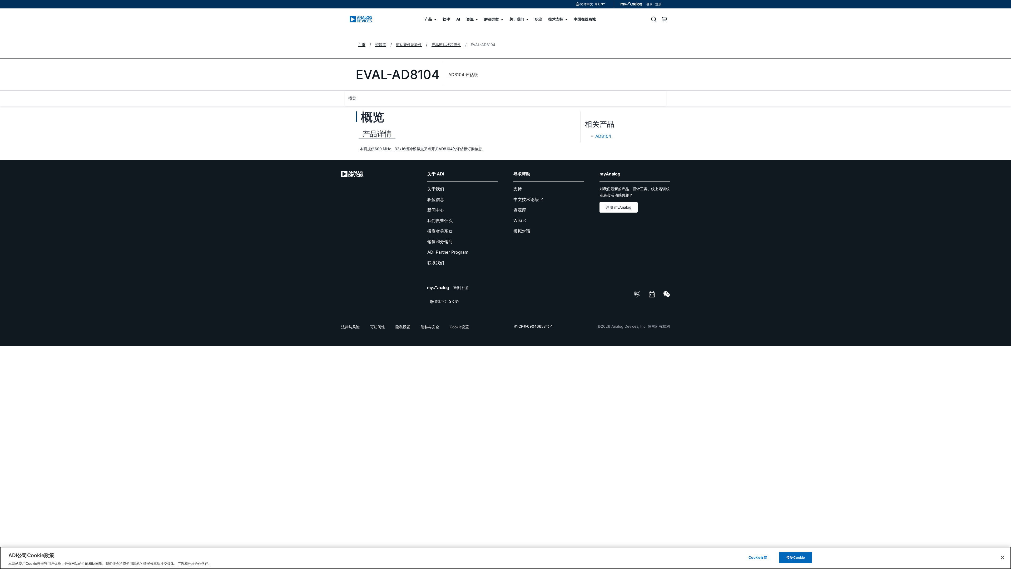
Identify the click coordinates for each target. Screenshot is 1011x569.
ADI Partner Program (447, 252)
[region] (505, 558)
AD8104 (603, 136)
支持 (517, 189)
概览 (352, 98)
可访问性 (377, 327)
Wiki (517, 220)
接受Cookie (795, 557)
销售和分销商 (440, 241)
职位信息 (435, 199)
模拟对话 (521, 231)
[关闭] (1002, 557)
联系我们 (435, 262)
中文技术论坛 (526, 199)
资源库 (519, 210)
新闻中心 (435, 210)
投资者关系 (437, 231)
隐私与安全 (430, 327)
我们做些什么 (440, 220)
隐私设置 (402, 327)
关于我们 (435, 189)
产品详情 (377, 133)
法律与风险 (350, 327)
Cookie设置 (459, 327)
